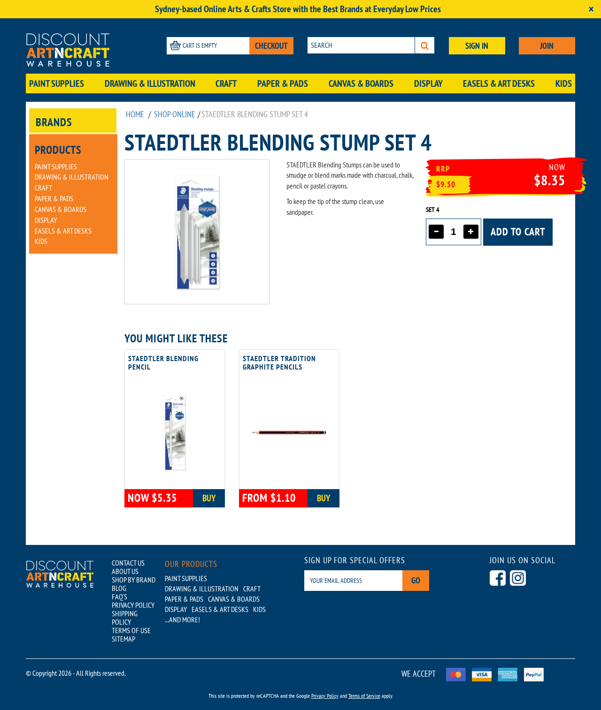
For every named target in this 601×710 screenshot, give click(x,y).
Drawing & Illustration (150, 83)
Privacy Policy (325, 695)
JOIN (547, 45)
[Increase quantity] (470, 232)
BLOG (119, 588)
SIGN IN (476, 45)
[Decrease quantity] (436, 232)
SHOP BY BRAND (133, 579)
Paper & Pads (282, 83)
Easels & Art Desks (499, 83)
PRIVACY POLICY (133, 605)
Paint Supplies (56, 83)
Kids (563, 83)
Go (415, 580)
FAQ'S (119, 596)
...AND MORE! (182, 619)
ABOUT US (125, 571)
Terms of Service (364, 695)
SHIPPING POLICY (125, 618)
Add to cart (518, 231)
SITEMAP (123, 638)
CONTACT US (128, 562)
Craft (226, 83)
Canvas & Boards (361, 83)
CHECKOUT (271, 45)
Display (428, 83)
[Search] (424, 45)
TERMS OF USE (131, 630)
